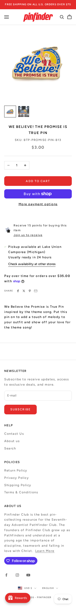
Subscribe (20, 409)
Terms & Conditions (21, 492)
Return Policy (15, 470)
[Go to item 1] (10, 111)
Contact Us (14, 434)
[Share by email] (35, 291)
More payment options (38, 204)
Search (10, 448)
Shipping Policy (17, 485)
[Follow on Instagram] (17, 575)
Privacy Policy (16, 478)
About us (12, 441)
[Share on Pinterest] (29, 291)
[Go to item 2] (24, 111)
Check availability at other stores (32, 264)
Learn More (44, 551)
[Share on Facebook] (18, 291)
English (48, 588)
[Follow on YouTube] (28, 575)
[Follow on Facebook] (6, 575)
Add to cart (38, 181)
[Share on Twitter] (24, 291)
